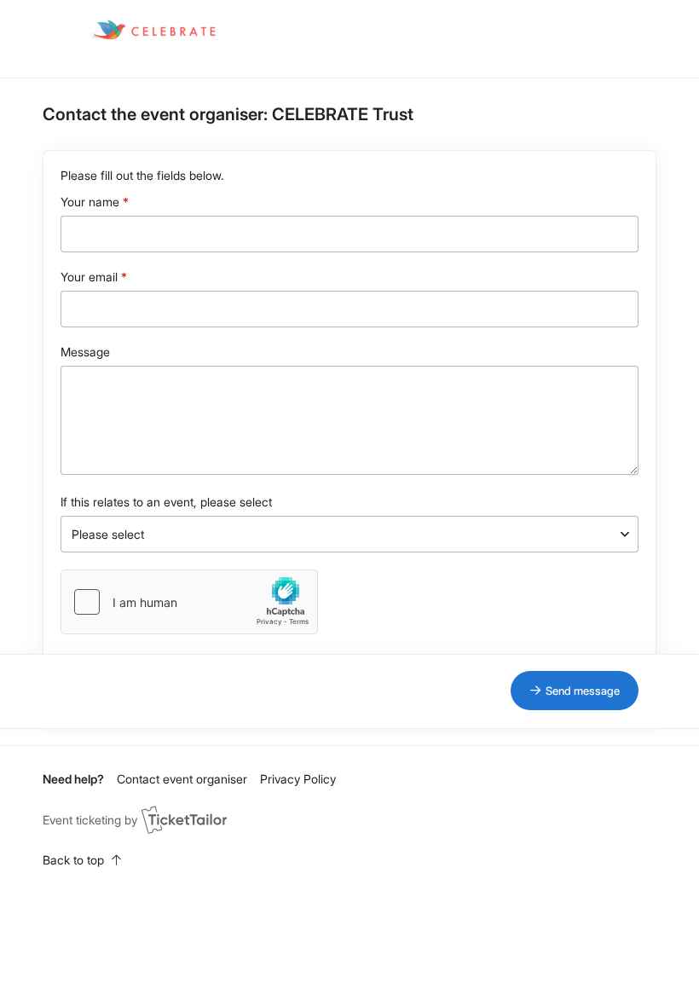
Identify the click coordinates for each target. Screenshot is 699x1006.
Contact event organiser (182, 779)
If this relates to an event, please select (166, 501)
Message (85, 351)
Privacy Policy (298, 779)
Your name (90, 201)
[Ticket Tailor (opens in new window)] (184, 819)
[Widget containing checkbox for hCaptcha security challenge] (189, 601)
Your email (89, 276)
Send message (583, 690)
